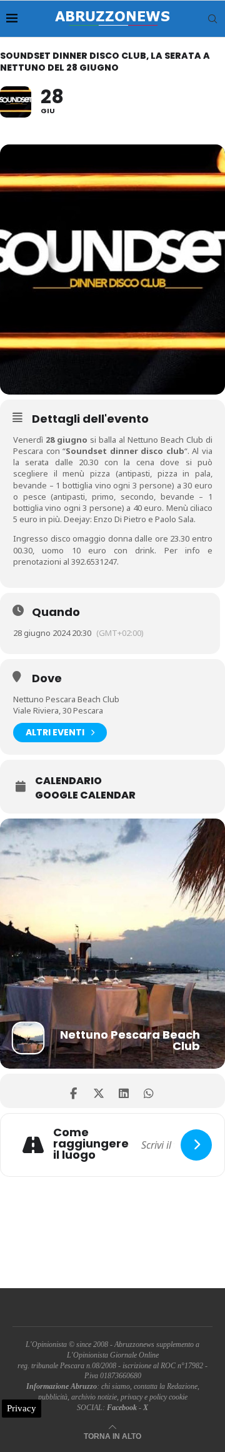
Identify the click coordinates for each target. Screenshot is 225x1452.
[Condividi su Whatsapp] (148, 1091)
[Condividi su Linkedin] (123, 1091)
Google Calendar (85, 795)
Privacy (21, 1408)
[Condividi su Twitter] (98, 1091)
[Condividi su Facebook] (73, 1091)
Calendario (68, 781)
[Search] (212, 19)
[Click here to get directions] (196, 1145)
